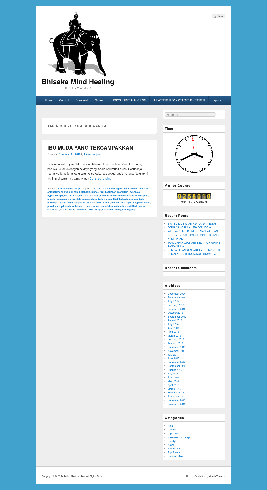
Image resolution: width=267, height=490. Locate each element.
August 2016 (175, 370)
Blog (170, 426)
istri (81, 195)
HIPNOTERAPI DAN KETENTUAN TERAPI (179, 100)
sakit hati (132, 206)
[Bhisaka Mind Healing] (78, 44)
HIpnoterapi (174, 433)
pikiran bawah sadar (72, 206)
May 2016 (173, 381)
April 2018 (173, 331)
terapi (98, 209)
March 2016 (174, 389)
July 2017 (173, 354)
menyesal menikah (92, 199)
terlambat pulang (111, 209)
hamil (77, 192)
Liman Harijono (92, 154)
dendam (143, 188)
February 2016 (176, 392)
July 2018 (173, 324)
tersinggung (128, 209)
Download (82, 100)
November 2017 (176, 351)
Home (48, 100)
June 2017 (173, 358)
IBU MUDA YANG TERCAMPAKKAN (90, 147)
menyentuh (74, 199)
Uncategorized (176, 456)
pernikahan (53, 206)
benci (126, 188)
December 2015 (176, 400)
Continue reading (102, 178)
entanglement (55, 192)
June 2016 (173, 377)
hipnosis (85, 192)
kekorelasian (92, 195)
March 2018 (174, 335)
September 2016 (177, 366)
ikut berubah (71, 195)
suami (142, 206)
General (172, 429)
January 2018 (175, 343)
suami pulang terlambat (73, 209)
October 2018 (175, 312)
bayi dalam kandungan (109, 188)
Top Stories (174, 452)
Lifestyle (172, 441)
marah (51, 199)
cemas (134, 188)
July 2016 (173, 373)
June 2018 (173, 328)
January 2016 (175, 396)
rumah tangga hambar (113, 206)
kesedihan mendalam (125, 195)
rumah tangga (92, 206)
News (171, 445)
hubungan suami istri (116, 192)
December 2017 (176, 347)
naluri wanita (118, 202)
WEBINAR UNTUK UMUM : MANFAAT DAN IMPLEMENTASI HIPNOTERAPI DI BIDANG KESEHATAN (193, 235)
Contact (64, 100)
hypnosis (135, 192)
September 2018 (177, 316)
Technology (174, 448)
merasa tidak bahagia (116, 199)
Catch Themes (217, 476)
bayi (93, 188)
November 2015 (176, 404)
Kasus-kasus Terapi (69, 188)
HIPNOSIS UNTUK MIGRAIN (128, 100)
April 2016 (173, 385)
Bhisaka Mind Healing (78, 81)
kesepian (143, 195)
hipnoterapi (97, 192)
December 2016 (176, 362)
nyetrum (131, 202)
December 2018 (176, 309)
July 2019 (173, 301)
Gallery (99, 100)
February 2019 (176, 305)
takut (90, 209)
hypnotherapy (55, 195)
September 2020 (177, 297)
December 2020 (176, 293)
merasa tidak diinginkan (72, 202)
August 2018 (175, 320)
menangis (61, 199)
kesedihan (106, 195)
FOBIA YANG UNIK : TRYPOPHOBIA (189, 227)
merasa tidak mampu (98, 202)
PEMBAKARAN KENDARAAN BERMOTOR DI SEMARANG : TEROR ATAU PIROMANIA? (194, 252)
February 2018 (176, 339)
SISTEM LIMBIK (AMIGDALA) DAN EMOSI (192, 223)
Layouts (217, 100)
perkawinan (143, 202)
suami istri (53, 209)
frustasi (68, 192)
